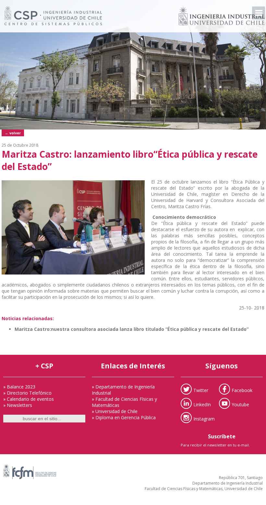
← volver (13, 132)
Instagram (204, 418)
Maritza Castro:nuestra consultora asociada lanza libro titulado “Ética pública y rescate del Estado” (131, 329)
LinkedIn (202, 404)
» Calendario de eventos (28, 399)
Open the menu (258, 12)
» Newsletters (17, 405)
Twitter (200, 390)
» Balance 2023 (19, 387)
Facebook (242, 390)
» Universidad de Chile (115, 411)
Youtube (240, 404)
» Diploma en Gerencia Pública (124, 417)
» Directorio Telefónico (27, 393)
